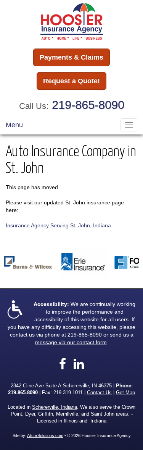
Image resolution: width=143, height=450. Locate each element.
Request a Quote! (71, 81)
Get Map (125, 392)
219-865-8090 (88, 105)
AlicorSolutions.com (45, 435)
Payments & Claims (71, 57)
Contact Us (99, 392)
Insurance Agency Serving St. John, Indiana (58, 225)
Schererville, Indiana (54, 407)
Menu (14, 125)
